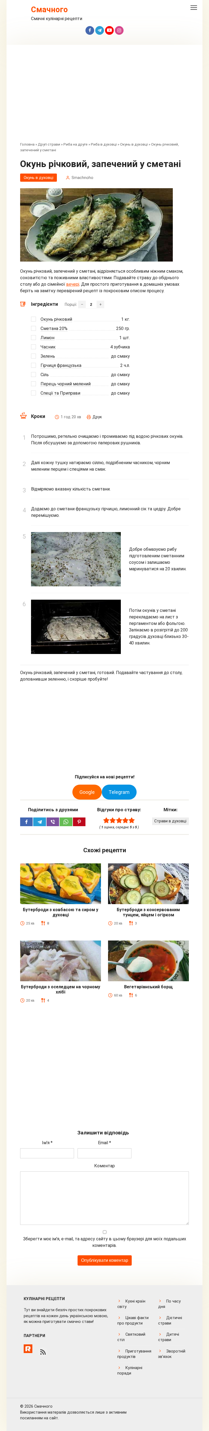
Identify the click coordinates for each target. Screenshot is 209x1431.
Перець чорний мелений (66, 383)
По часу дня (169, 1304)
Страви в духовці (170, 821)
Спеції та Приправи (60, 393)
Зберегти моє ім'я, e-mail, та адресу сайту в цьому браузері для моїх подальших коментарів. (104, 1242)
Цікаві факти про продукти (133, 1321)
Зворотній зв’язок (171, 1354)
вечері (72, 284)
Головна (27, 144)
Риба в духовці (104, 144)
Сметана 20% (54, 328)
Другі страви (49, 144)
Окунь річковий (56, 319)
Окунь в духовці (134, 144)
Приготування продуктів (134, 1354)
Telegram (119, 792)
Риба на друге (75, 144)
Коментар (104, 1165)
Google (87, 792)
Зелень (48, 356)
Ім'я (47, 1142)
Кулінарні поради (129, 1371)
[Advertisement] (104, 97)
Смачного (49, 9)
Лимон (47, 337)
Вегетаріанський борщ (148, 986)
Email (104, 1142)
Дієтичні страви (170, 1321)
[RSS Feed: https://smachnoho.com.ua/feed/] (43, 1352)
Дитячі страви (168, 1337)
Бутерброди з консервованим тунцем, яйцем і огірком (148, 912)
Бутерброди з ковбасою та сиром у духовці (60, 912)
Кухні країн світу (131, 1304)
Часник (48, 347)
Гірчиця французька (61, 365)
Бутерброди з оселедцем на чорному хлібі (60, 989)
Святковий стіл (131, 1337)
